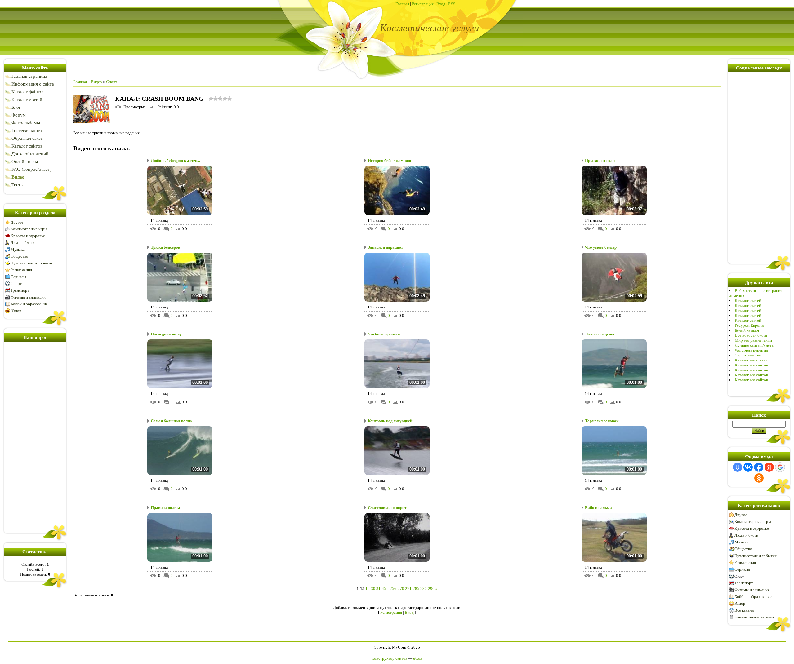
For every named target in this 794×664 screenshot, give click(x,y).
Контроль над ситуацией (390, 420)
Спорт (16, 283)
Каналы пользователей (754, 617)
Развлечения (21, 270)
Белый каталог (747, 330)
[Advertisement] (35, 436)
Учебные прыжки (384, 334)
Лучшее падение (600, 334)
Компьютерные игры (29, 229)
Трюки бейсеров (165, 247)
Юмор (16, 310)
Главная (402, 4)
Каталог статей (748, 300)
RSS (451, 4)
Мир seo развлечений (753, 340)
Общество (19, 256)
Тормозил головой (601, 420)
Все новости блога (751, 335)
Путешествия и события (32, 263)
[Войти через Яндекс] (769, 467)
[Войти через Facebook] (758, 467)
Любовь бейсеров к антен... (175, 160)
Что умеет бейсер (601, 247)
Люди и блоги (22, 242)
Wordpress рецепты (751, 350)
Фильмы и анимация (28, 297)
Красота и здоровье (28, 235)
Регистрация (423, 4)
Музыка (18, 249)
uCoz (417, 658)
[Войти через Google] (780, 467)
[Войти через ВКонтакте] (748, 467)
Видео (96, 81)
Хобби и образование (29, 304)
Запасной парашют (385, 247)
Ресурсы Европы (749, 325)
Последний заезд (166, 334)
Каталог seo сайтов (751, 365)
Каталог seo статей (751, 360)
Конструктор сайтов (389, 658)
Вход (440, 4)
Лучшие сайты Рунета (754, 345)
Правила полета (165, 507)
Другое (17, 222)
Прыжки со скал (600, 160)
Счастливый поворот (387, 507)
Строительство (748, 355)
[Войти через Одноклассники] (759, 478)
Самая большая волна (171, 420)
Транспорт (20, 290)
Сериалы (18, 276)
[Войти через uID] (737, 467)
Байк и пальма (598, 507)
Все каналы (744, 610)
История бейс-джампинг (390, 160)
